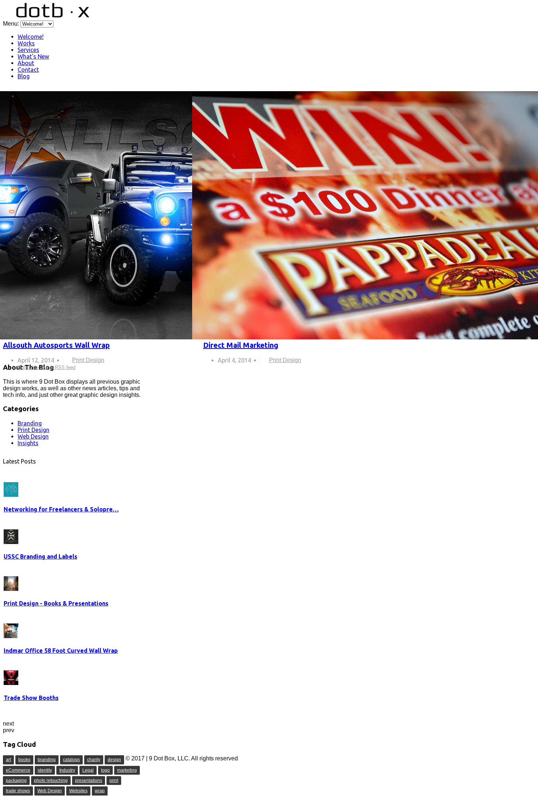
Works (26, 43)
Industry (67, 770)
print (113, 780)
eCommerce (18, 770)
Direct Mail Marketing (240, 345)
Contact (28, 69)
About (26, 63)
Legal (88, 770)
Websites (78, 790)
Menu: (11, 24)
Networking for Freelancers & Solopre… (61, 509)
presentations (88, 780)
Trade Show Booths (31, 697)
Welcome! (31, 36)
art (8, 759)
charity (93, 759)
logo (105, 770)
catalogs (71, 759)
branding (47, 759)
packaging (16, 780)
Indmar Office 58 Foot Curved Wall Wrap (61, 650)
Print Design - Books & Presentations (56, 603)
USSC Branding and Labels (40, 556)
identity (45, 770)
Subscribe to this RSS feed (200, 95)
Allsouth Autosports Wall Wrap (56, 345)
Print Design (88, 360)
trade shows (18, 790)
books (24, 759)
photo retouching (51, 780)
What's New (33, 56)
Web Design (49, 790)
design (114, 759)
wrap (100, 790)
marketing (127, 770)
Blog (24, 76)
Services (28, 49)
